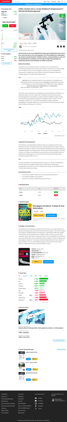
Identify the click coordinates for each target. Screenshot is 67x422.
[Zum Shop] (45, 1)
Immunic (29, 43)
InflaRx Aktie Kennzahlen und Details (9, 50)
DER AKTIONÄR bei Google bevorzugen (26, 50)
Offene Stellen (5, 410)
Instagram (40, 403)
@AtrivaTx (29, 85)
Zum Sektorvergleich (6, 63)
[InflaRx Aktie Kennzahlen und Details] (9, 36)
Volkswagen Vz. (22, 300)
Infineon (20, 295)
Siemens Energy (22, 297)
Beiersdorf (21, 283)
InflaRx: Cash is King (24, 337)
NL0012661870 (4, 14)
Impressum (4, 396)
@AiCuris (60, 84)
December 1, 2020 (37, 87)
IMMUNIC (21, 195)
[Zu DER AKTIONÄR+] (53, 1)
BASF (19, 281)
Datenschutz (4, 401)
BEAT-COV (34, 43)
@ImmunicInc (36, 85)
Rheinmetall (21, 293)
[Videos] (59, 1)
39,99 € (28, 369)
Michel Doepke (33, 46)
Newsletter (21, 398)
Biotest (21, 43)
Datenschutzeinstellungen (8, 406)
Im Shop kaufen (51, 215)
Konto (64, 218)
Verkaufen (12, 25)
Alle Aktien (21, 394)
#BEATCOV (25, 80)
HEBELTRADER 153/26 (31, 352)
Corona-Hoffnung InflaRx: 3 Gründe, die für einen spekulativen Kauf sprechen (40, 174)
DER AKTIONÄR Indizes (24, 408)
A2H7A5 (2, 13)
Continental (21, 286)
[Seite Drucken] (61, 46)
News (31, 295)
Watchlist (5, 17)
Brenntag (20, 279)
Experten (20, 401)
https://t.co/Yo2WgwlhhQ (50, 85)
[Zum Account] (48, 1)
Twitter (40, 408)
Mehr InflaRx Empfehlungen (59, 340)
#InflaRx (42, 85)
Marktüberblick (22, 403)
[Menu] (65, 1)
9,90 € (28, 359)
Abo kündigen (4, 413)
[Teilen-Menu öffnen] (58, 46)
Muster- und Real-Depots (24, 405)
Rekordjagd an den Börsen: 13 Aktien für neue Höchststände (48, 207)
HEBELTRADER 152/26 (31, 373)
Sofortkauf (41, 215)
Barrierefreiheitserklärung (8, 403)
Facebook (40, 406)
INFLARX (59, 135)
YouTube (40, 400)
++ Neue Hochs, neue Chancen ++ (33, 4)
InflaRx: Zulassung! (24, 332)
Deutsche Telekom (22, 288)
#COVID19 (46, 82)
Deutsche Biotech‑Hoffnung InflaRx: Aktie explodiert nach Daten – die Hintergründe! (41, 328)
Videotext (3, 408)
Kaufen (5, 25)
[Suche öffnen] (16, 1)
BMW (19, 290)
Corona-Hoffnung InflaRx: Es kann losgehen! (32, 176)
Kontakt (40, 398)
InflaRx (25, 43)
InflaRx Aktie (4, 11)
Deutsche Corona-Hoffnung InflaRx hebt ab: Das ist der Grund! (36, 178)
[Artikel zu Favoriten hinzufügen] (64, 46)
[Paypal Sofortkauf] (37, 261)
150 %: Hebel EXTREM (31, 362)
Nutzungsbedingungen (7, 398)
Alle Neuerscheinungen (61, 349)
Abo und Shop (21, 410)
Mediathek (20, 396)
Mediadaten (4, 394)
